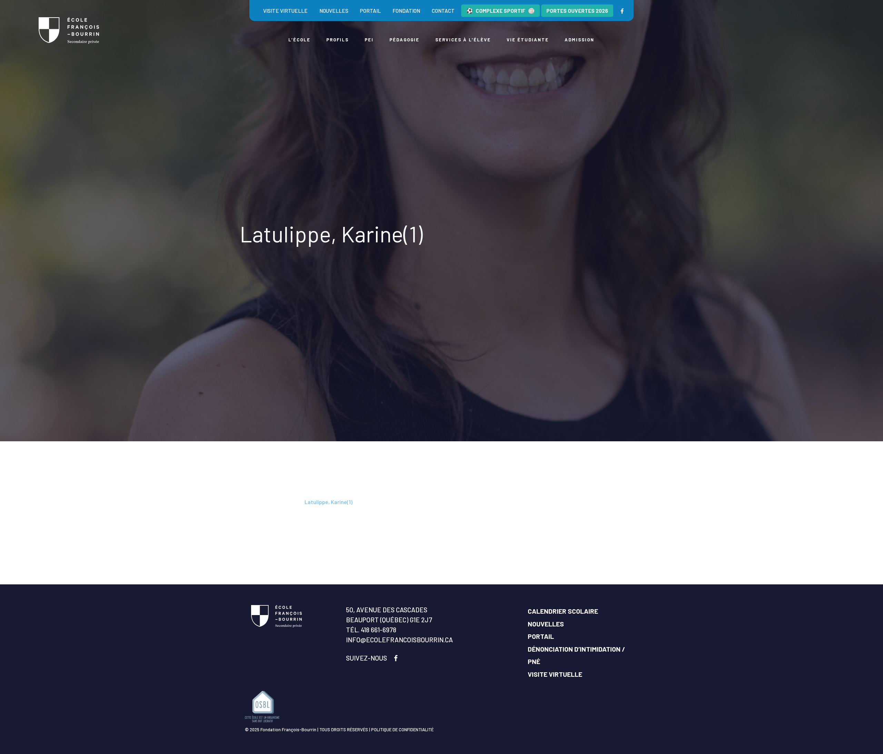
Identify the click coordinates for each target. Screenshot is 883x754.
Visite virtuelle (285, 11)
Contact (443, 11)
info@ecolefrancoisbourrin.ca (399, 640)
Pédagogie (404, 39)
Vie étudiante (528, 39)
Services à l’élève (463, 39)
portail (370, 11)
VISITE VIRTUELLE (555, 674)
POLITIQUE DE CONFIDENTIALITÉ (402, 729)
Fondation (406, 11)
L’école (299, 39)
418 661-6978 (378, 630)
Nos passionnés (280, 502)
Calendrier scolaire (563, 611)
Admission (579, 39)
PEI (369, 39)
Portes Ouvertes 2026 (577, 11)
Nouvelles (333, 11)
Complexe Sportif (500, 11)
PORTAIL (541, 636)
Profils (337, 39)
